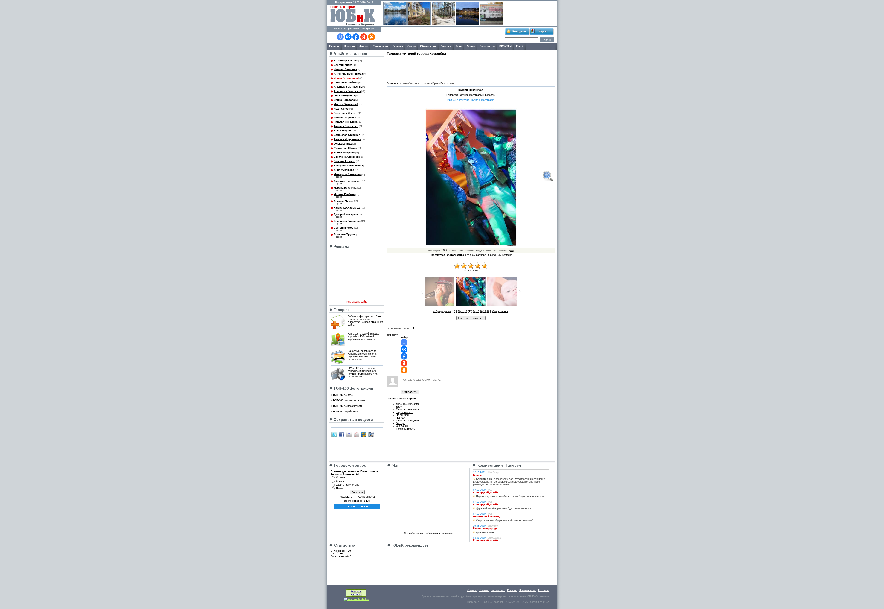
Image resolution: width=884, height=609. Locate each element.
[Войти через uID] (340, 36)
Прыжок (400, 417)
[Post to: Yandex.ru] (356, 434)
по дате (343, 394)
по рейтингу (345, 411)
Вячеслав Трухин (345, 234)
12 (466, 311)
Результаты (345, 496)
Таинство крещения (407, 420)
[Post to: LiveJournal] (371, 434)
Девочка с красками (407, 403)
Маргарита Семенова (347, 174)
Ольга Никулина (344, 95)
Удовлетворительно (347, 484)
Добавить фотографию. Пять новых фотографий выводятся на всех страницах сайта (365, 320)
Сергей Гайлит (343, 65)
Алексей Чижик (343, 201)
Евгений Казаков (344, 161)
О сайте (472, 590)
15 (477, 311)
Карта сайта (498, 590)
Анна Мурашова (344, 170)
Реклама (512, 590)
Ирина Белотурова (346, 78)
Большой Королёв (493, 601)
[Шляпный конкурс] (547, 175)
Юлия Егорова (343, 130)
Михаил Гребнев (344, 194)
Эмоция (400, 423)
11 (462, 311)
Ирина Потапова (344, 100)
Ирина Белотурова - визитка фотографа (470, 100)
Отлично (341, 477)
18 (488, 311)
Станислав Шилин (345, 148)
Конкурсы (519, 31)
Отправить (409, 392)
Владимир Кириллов (347, 221)
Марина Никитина (345, 187)
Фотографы (423, 83)
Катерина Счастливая (347, 207)
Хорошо (340, 481)
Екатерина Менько (345, 113)
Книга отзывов (527, 590)
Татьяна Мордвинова (347, 139)
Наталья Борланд (345, 117)
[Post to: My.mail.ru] (363, 434)
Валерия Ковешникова (348, 165)
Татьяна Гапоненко (346, 126)
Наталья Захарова (345, 69)
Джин (511, 250)
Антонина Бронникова (348, 73)
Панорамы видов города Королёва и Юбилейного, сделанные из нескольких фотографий (363, 355)
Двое (399, 406)
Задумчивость (404, 412)
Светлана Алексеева (347, 156)
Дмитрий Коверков (346, 214)
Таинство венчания (407, 409)
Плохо (339, 488)
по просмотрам (347, 406)
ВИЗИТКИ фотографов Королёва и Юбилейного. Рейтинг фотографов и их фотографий (363, 372)
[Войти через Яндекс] (363, 36)
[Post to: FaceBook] (341, 434)
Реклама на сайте (356, 301)
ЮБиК (530, 596)
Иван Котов (341, 108)
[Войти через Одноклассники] (371, 36)
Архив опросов (366, 496)
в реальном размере (500, 255)
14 (474, 311)
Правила (484, 590)
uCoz (546, 601)
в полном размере (475, 255)
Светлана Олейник (346, 82)
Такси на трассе (405, 428)
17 (484, 311)
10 (459, 311)
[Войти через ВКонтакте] (348, 36)
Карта (543, 31)
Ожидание (402, 426)
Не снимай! (402, 415)
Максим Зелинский (346, 104)
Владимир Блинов (346, 60)
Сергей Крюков (343, 227)
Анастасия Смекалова (348, 86)
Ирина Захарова (344, 152)
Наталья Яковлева (345, 121)
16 (481, 311)
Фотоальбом (406, 83)
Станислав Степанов (347, 135)
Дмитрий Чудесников (347, 181)
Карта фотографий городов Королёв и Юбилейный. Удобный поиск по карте (363, 336)
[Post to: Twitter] (334, 434)
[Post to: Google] (349, 434)
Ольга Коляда (343, 143)
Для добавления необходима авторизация (428, 533)
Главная (391, 83)
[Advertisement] (443, 35)
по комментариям (349, 400)
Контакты (543, 590)
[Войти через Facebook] (355, 36)
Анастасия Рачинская (347, 91)
